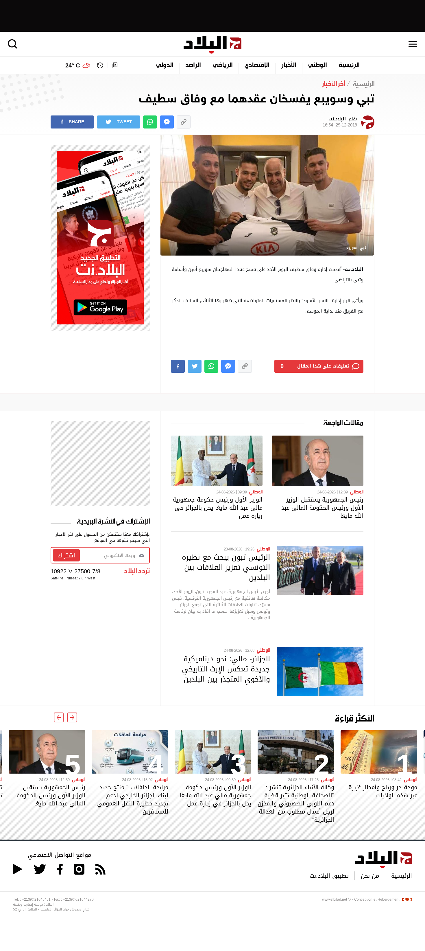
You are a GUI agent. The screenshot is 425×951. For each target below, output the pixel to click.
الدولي (164, 65)
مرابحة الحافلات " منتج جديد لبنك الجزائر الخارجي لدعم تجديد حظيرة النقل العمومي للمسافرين (132, 799)
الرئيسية (349, 65)
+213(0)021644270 (78, 899)
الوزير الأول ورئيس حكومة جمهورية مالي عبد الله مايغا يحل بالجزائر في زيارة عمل (218, 507)
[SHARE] (178, 366)
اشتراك (66, 555)
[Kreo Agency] (406, 899)
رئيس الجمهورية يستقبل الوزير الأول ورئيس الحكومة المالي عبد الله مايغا (322, 507)
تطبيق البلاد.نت (329, 876)
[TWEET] (195, 366)
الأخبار (288, 65)
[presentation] (72, 717)
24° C (72, 65)
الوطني (317, 65)
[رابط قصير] (184, 121)
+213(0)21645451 (36, 899)
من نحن (370, 876)
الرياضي (223, 65)
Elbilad (212, 45)
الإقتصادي (257, 65)
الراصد (193, 65)
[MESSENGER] (167, 121)
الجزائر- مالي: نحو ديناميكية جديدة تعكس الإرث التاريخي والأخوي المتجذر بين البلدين (226, 669)
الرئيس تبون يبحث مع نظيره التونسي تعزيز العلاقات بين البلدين (226, 567)
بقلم (340, 122)
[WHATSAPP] (150, 121)
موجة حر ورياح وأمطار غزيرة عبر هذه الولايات (382, 791)
